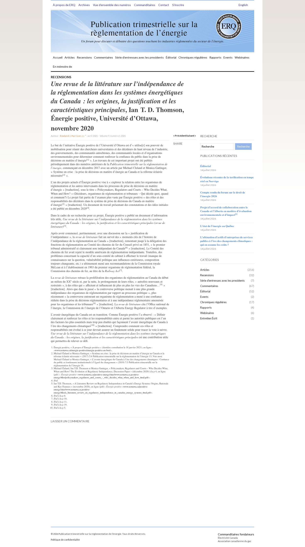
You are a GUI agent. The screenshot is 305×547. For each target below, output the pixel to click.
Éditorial (171, 57)
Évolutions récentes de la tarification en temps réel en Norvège (227, 179)
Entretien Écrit (208, 318)
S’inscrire (178, 5)
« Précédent (179, 135)
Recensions (84, 57)
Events (228, 57)
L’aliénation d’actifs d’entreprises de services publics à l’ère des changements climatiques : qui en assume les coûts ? (226, 241)
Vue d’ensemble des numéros (112, 5)
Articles (70, 57)
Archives (84, 5)
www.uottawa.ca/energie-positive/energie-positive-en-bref (82, 350)
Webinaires (242, 57)
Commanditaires (144, 5)
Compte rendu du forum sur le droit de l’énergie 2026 (222, 194)
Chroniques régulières (192, 57)
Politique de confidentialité (65, 539)
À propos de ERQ (64, 5)
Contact (163, 5)
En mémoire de (62, 66)
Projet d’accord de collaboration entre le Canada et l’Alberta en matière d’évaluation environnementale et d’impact (225, 211)
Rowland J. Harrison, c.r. (72, 135)
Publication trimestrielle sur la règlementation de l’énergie (144, 28)
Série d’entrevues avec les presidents (139, 57)
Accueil (57, 57)
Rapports (215, 57)
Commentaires (103, 57)
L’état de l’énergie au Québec (217, 226)
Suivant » (191, 135)
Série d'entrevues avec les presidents (222, 280)
